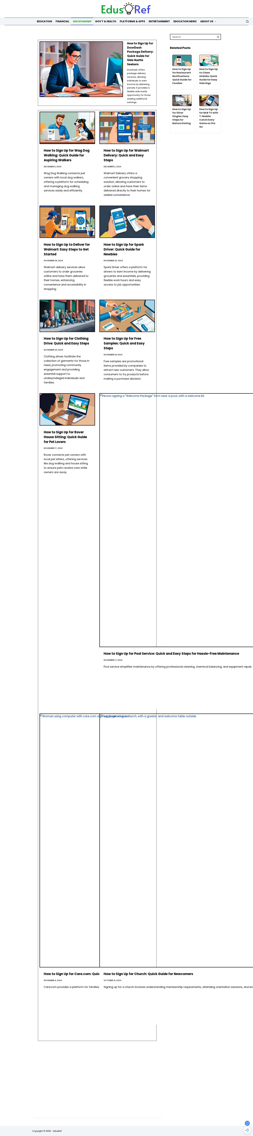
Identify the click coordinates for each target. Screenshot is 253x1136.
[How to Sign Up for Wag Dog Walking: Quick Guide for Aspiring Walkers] (67, 128)
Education (44, 21)
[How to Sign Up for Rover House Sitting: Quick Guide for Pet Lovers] (67, 409)
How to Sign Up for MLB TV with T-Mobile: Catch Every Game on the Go (208, 118)
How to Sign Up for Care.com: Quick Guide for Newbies (88, 974)
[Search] (247, 21)
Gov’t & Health (105, 21)
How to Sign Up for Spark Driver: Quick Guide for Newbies (124, 249)
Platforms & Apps (132, 21)
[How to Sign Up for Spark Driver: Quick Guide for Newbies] (127, 222)
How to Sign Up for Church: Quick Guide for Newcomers (148, 974)
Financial (62, 21)
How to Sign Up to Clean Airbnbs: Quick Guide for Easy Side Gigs (208, 76)
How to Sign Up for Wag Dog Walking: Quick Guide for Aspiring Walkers (66, 155)
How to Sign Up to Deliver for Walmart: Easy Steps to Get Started (67, 249)
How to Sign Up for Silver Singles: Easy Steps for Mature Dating (181, 116)
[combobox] (192, 37)
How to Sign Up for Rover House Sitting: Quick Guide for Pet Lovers (65, 437)
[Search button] (218, 37)
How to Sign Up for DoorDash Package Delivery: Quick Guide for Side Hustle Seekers (140, 53)
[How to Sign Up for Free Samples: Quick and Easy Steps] (127, 316)
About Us (206, 21)
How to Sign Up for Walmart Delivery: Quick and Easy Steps (126, 155)
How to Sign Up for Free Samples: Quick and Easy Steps (124, 343)
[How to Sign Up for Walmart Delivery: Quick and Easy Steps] (127, 128)
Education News (185, 21)
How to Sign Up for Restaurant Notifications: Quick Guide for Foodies (182, 76)
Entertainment (159, 21)
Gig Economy (82, 21)
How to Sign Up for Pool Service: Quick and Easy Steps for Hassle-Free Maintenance (171, 653)
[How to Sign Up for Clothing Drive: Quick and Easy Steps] (67, 316)
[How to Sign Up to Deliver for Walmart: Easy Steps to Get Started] (67, 222)
